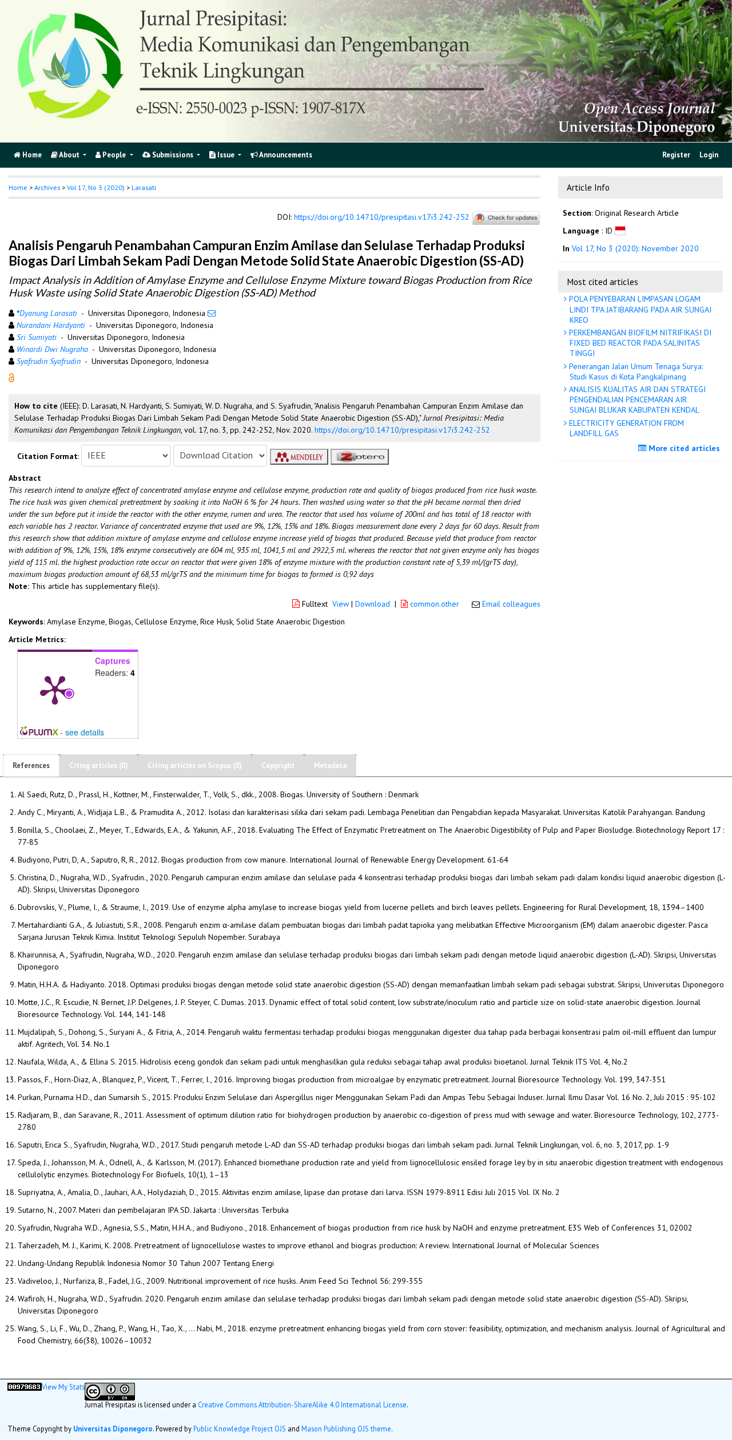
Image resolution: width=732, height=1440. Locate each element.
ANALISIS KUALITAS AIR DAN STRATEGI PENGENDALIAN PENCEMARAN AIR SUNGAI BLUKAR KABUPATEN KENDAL (636, 399)
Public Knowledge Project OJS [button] (239, 1428)
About (69, 155)
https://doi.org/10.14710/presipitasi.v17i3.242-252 (382, 217)
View (340, 604)
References (31, 765)
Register (676, 155)
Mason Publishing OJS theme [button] (346, 1428)
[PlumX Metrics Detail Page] (55, 689)
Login (708, 155)
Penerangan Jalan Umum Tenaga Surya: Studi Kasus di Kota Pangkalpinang (635, 371)
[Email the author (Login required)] (212, 313)
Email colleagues (511, 604)
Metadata (330, 765)
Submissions (172, 155)
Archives (47, 187)
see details (84, 732)
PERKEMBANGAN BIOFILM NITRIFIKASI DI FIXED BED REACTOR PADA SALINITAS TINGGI (639, 342)
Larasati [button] (144, 187)
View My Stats (63, 1386)
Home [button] (18, 187)
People (114, 155)
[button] (11, 376)
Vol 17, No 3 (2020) (96, 187)
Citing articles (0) (98, 765)
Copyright (278, 765)
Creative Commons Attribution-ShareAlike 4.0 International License (302, 1404)
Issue (226, 155)
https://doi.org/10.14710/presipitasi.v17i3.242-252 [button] (402, 430)
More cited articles (683, 448)
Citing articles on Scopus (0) (195, 765)
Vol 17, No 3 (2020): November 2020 (635, 248)
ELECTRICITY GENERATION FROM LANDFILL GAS (625, 428)
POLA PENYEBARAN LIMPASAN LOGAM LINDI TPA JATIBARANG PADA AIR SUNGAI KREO (639, 309)
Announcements (285, 155)
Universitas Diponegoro (113, 1428)
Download (372, 604)
